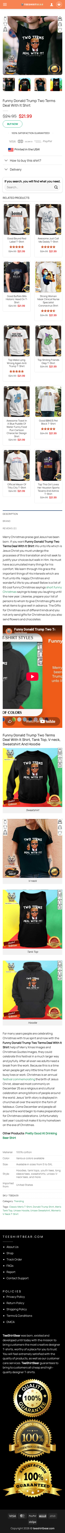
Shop (9, 1253)
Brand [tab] (6, 521)
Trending (19, 1201)
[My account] (51, 4)
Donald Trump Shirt (43, 1206)
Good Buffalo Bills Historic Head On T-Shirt (17, 299)
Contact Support (17, 1278)
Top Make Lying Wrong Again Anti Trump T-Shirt (17, 363)
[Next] (56, 45)
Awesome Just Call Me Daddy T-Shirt (48, 240)
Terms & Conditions (19, 1316)
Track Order (14, 1259)
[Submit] (56, 187)
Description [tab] (10, 513)
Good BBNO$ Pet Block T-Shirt (48, 422)
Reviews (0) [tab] (10, 528)
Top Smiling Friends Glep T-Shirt (48, 361)
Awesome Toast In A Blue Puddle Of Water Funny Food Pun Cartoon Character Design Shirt (16, 428)
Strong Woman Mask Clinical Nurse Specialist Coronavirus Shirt (48, 301)
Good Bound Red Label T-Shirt (16, 240)
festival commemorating (19, 1079)
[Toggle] (6, 160)
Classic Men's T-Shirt (20, 1206)
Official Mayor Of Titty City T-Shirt (16, 486)
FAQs (9, 1266)
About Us (12, 1247)
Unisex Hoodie (21, 1210)
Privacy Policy (15, 1297)
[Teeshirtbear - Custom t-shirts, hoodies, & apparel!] (32, 4)
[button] (5, 4)
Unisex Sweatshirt (40, 1210)
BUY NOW (12, 124)
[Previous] (8, 45)
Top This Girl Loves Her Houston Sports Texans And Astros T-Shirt (48, 489)
